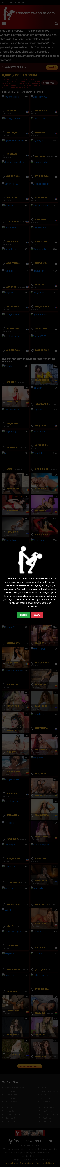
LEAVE (37, 614)
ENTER (23, 614)
